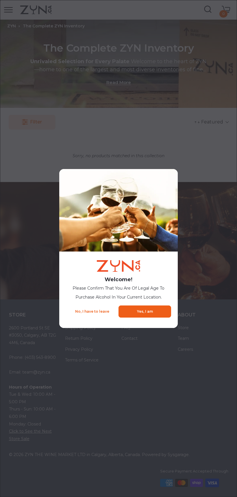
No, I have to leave (92, 311)
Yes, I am (145, 311)
